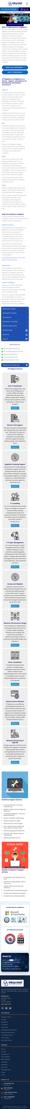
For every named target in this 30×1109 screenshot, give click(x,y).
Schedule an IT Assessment (10, 9)
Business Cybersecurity (10, 326)
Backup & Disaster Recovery (8, 1032)
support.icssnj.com (8, 1094)
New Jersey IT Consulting (10, 321)
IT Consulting (4, 1024)
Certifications (4, 1062)
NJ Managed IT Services (10, 313)
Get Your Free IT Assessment (15, 24)
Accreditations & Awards (15, 930)
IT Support (3, 1019)
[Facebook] (2, 1008)
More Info (14, 408)
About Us (5, 339)
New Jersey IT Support (9, 309)
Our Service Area (7, 330)
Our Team (3, 1051)
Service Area (4, 1067)
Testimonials (4, 1064)
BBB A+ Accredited (5, 1059)
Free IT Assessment (15, 72)
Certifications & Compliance (15, 907)
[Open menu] (27, 4)
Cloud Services (7, 317)
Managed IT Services (6, 1017)
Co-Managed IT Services (7, 1035)
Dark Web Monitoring (6, 1040)
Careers (3, 1075)
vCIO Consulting (5, 1037)
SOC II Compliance (5, 1056)
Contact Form (7, 1089)
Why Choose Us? (15, 344)
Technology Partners (6, 1069)
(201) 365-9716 (6, 1004)
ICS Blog (3, 1072)
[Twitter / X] (10, 1008)
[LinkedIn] (6, 1008)
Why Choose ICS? (5, 1054)
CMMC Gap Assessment (14, 67)
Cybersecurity (4, 1022)
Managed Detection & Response (9, 1030)
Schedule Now (7, 1098)
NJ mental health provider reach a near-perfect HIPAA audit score (13, 259)
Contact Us (6, 334)
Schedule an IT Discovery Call (11, 365)
